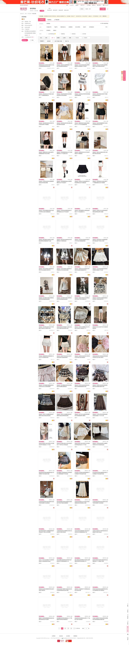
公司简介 (53, 635)
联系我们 (75, 635)
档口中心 (82, 5)
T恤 (30, 21)
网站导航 (99, 5)
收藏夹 (77, 5)
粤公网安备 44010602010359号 (69, 638)
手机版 (88, 5)
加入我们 (68, 635)
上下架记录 (56, 19)
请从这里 (24, 5)
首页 (67, 5)
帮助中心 (94, 5)
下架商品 (49, 19)
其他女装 (27, 21)
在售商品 (42, 19)
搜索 (102, 9)
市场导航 (29, 13)
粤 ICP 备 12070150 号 (55, 638)
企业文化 (61, 635)
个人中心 (71, 5)
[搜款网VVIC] (23, 9)
